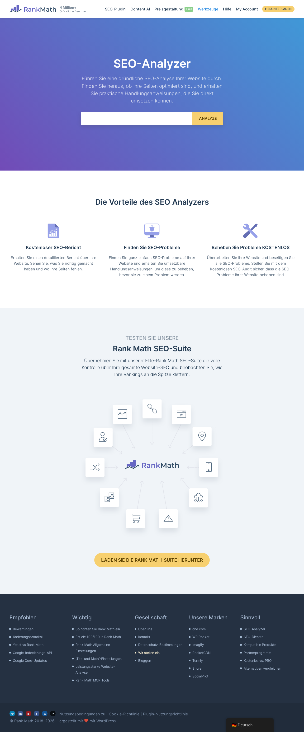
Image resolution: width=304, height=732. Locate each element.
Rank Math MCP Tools (92, 680)
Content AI (140, 9)
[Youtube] (28, 713)
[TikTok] (53, 713)
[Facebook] (36, 713)
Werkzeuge (208, 9)
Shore (196, 668)
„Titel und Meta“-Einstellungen (99, 659)
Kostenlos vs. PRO (258, 660)
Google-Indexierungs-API (32, 653)
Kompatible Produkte (260, 645)
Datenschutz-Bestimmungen (160, 645)
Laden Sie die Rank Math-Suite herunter (152, 560)
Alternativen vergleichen (262, 668)
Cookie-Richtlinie (124, 714)
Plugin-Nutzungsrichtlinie (165, 714)
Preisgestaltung (169, 9)
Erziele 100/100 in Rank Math (98, 637)
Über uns (145, 629)
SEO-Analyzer (254, 629)
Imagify (198, 645)
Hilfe (227, 9)
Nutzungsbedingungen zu (82, 714)
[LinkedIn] (45, 713)
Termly (197, 660)
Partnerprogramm (257, 653)
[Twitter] (12, 713)
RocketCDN (201, 653)
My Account (247, 9)
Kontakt (144, 637)
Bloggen (144, 660)
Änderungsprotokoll (28, 637)
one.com (199, 629)
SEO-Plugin (115, 9)
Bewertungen (23, 629)
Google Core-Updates (30, 660)
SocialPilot (200, 676)
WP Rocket (200, 637)
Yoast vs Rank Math (28, 645)
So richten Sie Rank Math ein (98, 629)
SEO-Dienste (253, 637)
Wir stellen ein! (149, 653)
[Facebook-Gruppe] (20, 713)
